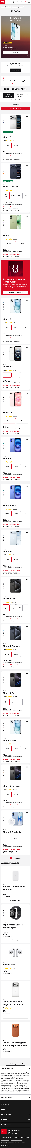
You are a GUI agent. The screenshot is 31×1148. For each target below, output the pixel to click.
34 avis (15, 416)
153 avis (15, 140)
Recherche (14, 2)
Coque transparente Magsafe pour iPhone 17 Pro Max (14, 1003)
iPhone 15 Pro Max (11, 646)
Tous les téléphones (17, 7)
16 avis (13, 968)
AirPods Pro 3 (9, 964)
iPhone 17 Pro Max (11, 186)
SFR (4, 1131)
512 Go (16, 145)
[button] (27, 56)
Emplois (23, 1142)
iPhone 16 (7, 458)
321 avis (15, 649)
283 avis (15, 696)
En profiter (15, 52)
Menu (29, 2)
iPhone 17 (7, 235)
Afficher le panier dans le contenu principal (18, 2)
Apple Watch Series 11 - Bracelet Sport (14, 926)
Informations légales (6, 1137)
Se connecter (15, 70)
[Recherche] (14, 2)
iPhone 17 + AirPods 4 (13, 832)
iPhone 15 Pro (9, 599)
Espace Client (25, 2)
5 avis (12, 1008)
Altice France (4, 1145)
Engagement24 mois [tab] (20, 96)
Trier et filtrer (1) (16, 108)
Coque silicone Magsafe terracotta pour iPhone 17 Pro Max (15, 1044)
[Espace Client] (25, 2)
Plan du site (16, 1137)
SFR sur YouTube (16, 1133)
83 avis (15, 744)
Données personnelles (16, 1140)
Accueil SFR (2, 2)
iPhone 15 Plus (9, 740)
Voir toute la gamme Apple (15, 1064)
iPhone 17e (7, 412)
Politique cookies (25, 1137)
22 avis (15, 555)
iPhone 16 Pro (9, 693)
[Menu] (29, 2)
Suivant (17, 858)
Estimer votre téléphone (16, 292)
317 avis (15, 462)
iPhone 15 (7, 319)
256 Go (7, 145)
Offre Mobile (8, 7)
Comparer (15, 84)
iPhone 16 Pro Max (11, 786)
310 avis (15, 789)
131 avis (15, 239)
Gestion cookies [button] (5, 1140)
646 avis (15, 322)
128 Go (7, 327)
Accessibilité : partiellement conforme (10, 1142)
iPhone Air (7, 551)
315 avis (14, 602)
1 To (24, 145)
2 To (25, 195)
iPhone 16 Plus (9, 505)
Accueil (3, 7)
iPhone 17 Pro (9, 137)
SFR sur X (13, 1133)
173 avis (15, 190)
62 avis (15, 509)
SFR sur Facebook (9, 1133)
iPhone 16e (8, 366)
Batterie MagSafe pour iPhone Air (14, 888)
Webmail (21, 2)
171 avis (15, 370)
